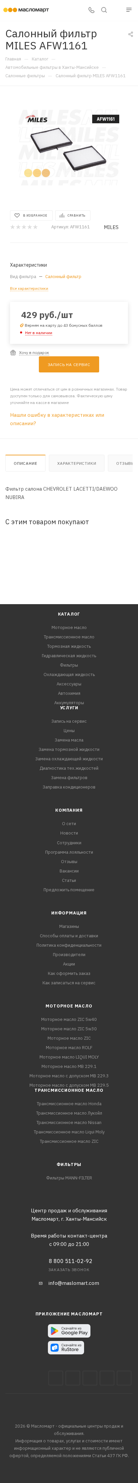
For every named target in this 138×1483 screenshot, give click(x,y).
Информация (69, 913)
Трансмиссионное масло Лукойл (69, 1113)
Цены (69, 730)
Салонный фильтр (63, 276)
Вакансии (69, 871)
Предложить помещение (69, 890)
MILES (111, 227)
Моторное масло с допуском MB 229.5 (69, 1085)
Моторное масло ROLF (69, 1047)
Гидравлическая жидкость (69, 656)
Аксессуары (69, 684)
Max (73, 1378)
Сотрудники (69, 843)
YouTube (107, 1378)
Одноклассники (124, 1378)
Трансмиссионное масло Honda (69, 1104)
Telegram (90, 1378)
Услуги (69, 708)
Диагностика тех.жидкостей (69, 768)
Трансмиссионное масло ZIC (69, 1141)
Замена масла (69, 740)
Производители (69, 954)
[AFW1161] (69, 147)
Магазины (69, 926)
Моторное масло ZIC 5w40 (69, 1019)
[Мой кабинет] (117, 10)
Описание (25, 463)
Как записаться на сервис (69, 983)
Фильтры (69, 665)
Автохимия (69, 693)
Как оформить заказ (69, 973)
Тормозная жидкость (69, 646)
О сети (69, 823)
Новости (69, 833)
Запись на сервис (69, 721)
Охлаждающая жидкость (69, 674)
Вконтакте (56, 1378)
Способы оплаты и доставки (69, 936)
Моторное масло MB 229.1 (69, 1066)
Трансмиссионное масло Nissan (69, 1122)
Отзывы (69, 861)
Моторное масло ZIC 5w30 (69, 1029)
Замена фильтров (69, 777)
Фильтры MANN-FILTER (69, 1178)
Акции (69, 964)
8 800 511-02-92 (70, 1261)
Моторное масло (69, 627)
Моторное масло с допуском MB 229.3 (69, 1076)
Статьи (69, 880)
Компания (68, 810)
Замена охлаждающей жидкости (69, 759)
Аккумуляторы (69, 703)
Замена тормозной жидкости (69, 749)
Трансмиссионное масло (69, 637)
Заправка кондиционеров (69, 787)
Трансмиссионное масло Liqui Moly (69, 1132)
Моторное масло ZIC (69, 1038)
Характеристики (76, 463)
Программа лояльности (69, 852)
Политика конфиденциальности (69, 945)
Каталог (69, 614)
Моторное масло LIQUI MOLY (69, 1057)
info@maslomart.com (74, 1283)
